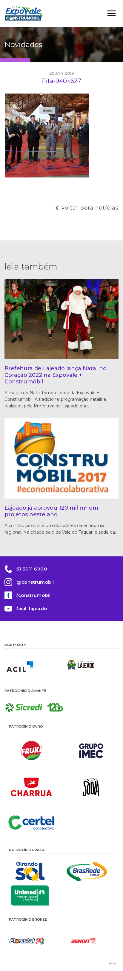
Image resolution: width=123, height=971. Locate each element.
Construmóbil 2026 (23, 13)
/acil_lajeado (31, 608)
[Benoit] (90, 941)
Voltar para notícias (90, 207)
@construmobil (35, 582)
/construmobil (33, 595)
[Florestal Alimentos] (33, 941)
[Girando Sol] (33, 871)
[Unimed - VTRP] (33, 895)
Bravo (113, 963)
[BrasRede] (90, 871)
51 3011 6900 (31, 569)
